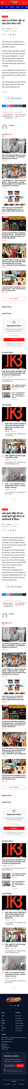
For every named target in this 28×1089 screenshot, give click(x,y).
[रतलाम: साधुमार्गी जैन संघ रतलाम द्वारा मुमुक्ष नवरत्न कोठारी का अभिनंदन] (6, 387)
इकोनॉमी (18, 7)
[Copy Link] (15, 34)
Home (3, 10)
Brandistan (14, 1081)
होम (2, 7)
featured (5, 92)
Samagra (9, 28)
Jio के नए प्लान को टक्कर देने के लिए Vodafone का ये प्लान (20, 116)
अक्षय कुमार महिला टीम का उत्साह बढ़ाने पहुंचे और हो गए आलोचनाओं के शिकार (7, 116)
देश (22, 7)
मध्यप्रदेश (12, 7)
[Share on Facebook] (3, 34)
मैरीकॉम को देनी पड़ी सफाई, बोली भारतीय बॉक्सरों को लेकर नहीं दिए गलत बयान (8, 604)
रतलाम (6, 7)
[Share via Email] (13, 34)
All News (5, 16)
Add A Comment (14, 298)
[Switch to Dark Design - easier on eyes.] (23, 2)
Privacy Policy (13, 345)
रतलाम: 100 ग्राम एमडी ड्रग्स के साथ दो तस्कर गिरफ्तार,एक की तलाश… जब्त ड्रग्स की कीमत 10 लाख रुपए (18, 395)
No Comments (6, 30)
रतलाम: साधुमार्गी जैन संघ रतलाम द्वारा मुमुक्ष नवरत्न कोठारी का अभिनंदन (19, 385)
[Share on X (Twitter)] (8, 34)
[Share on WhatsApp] (5, 34)
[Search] (25, 2)
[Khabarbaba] (14, 2)
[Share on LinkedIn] (10, 34)
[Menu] (3, 2)
